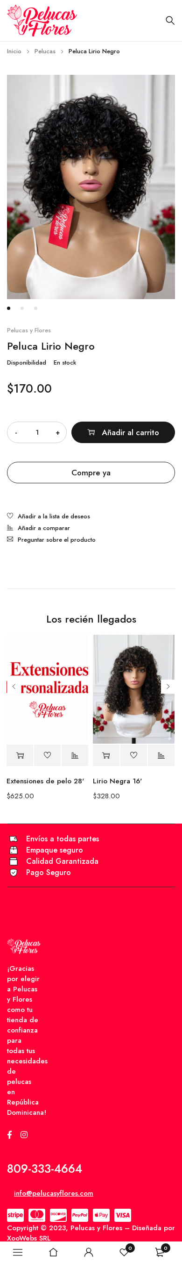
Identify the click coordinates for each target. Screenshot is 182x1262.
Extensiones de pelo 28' (45, 781)
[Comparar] (38, 529)
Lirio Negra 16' (117, 781)
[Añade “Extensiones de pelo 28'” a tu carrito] (20, 756)
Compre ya (91, 472)
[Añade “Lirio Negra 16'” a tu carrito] (106, 756)
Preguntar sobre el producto (57, 539)
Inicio (14, 51)
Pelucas (45, 51)
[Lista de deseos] (48, 517)
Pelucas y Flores (29, 330)
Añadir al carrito (130, 432)
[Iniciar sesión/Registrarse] (88, 1252)
